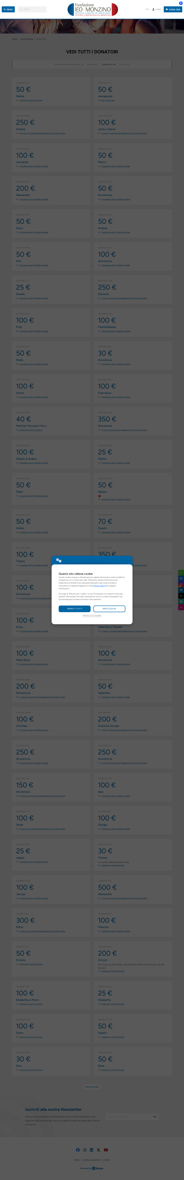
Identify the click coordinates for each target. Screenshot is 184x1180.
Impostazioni (109, 609)
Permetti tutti (74, 609)
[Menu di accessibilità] (181, 3)
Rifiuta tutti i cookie (92, 615)
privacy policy (99, 586)
